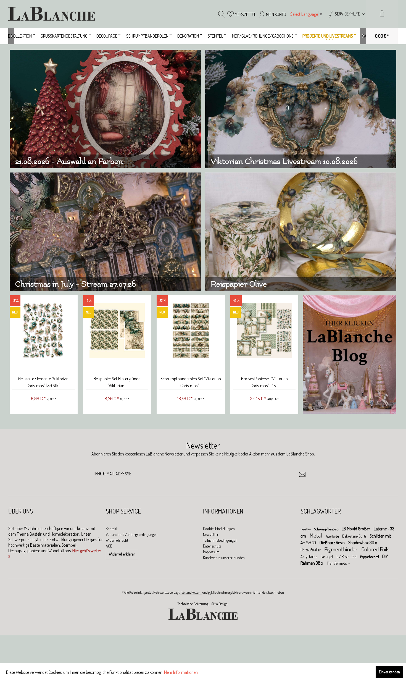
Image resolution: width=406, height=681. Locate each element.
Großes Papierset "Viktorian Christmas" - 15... (264, 382)
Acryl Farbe (309, 556)
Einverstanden (389, 671)
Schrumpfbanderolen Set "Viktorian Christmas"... (190, 382)
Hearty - (305, 529)
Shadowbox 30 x (362, 542)
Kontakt (111, 528)
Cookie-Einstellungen (219, 528)
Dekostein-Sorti (354, 536)
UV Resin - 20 (346, 556)
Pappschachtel (369, 557)
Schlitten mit (380, 536)
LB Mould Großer (356, 528)
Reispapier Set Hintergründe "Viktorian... (117, 382)
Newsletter (210, 534)
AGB (109, 546)
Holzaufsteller (310, 550)
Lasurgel (327, 556)
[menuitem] (346, 14)
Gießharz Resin (333, 542)
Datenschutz (212, 546)
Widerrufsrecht (117, 540)
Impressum (211, 551)
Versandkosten (191, 592)
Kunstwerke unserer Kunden (224, 557)
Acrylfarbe (332, 536)
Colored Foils (375, 549)
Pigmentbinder (341, 549)
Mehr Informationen (181, 672)
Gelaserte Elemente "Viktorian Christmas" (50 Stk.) (43, 382)
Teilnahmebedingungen (220, 540)
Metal (316, 535)
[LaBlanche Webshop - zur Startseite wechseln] (51, 14)
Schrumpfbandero (326, 529)
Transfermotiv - (338, 563)
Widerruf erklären (122, 554)
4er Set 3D (308, 542)
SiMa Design (219, 603)
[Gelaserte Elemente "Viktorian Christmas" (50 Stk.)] (43, 330)
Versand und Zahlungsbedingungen (131, 534)
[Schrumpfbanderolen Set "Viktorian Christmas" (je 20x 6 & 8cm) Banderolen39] (191, 330)
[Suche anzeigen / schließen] (221, 14)
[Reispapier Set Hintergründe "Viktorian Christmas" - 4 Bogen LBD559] (117, 330)
